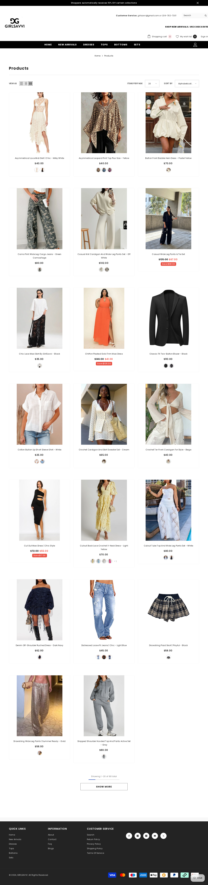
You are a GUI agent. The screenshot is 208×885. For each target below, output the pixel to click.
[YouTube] (155, 836)
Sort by (168, 83)
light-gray (106, 269)
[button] (21, 83)
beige (168, 461)
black (42, 169)
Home (98, 55)
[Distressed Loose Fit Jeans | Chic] (104, 609)
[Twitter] (163, 836)
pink (109, 169)
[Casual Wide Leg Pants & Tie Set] (168, 218)
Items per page (135, 83)
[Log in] (195, 45)
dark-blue (109, 657)
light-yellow (92, 561)
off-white (101, 269)
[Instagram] (138, 836)
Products (108, 55)
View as (13, 83)
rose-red (109, 561)
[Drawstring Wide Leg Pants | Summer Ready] (39, 705)
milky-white (36, 169)
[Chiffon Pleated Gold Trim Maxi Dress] (104, 318)
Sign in (204, 36)
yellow (98, 169)
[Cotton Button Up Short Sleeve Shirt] (39, 414)
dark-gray (171, 365)
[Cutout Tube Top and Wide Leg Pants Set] (168, 510)
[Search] (195, 15)
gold (39, 753)
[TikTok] (146, 836)
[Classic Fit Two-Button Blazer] (168, 318)
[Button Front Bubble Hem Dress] (168, 122)
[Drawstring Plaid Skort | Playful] (168, 609)
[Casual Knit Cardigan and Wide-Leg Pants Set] (104, 218)
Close (197, 3)
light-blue (98, 561)
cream (104, 461)
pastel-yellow (168, 169)
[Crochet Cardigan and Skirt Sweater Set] (104, 414)
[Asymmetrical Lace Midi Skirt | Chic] (39, 122)
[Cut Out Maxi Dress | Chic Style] (39, 510)
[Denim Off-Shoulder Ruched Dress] (39, 609)
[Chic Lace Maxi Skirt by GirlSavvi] (39, 318)
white (36, 461)
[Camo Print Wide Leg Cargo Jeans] (39, 218)
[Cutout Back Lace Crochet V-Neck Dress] (104, 510)
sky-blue (42, 461)
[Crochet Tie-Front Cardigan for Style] (168, 414)
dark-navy (39, 657)
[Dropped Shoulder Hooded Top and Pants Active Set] (104, 705)
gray (104, 756)
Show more (104, 786)
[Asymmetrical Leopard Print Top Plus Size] (104, 122)
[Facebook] (129, 836)
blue (104, 169)
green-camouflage (39, 269)
